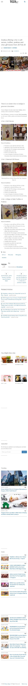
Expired (15, 47)
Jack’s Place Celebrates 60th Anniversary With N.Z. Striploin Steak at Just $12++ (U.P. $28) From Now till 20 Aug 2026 (13, 305)
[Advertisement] (14, 20)
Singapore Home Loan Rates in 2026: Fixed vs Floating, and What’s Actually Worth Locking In (14, 513)
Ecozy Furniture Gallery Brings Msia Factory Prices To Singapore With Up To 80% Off (18, 593)
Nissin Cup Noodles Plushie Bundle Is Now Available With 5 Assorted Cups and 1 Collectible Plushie (18, 656)
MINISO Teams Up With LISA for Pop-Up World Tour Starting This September (17, 584)
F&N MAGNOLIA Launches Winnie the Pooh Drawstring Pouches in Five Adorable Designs (17, 628)
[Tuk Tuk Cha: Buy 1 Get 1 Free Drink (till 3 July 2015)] (7, 359)
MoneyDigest (7, 47)
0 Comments (16, 51)
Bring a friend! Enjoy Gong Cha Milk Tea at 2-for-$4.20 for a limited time (21, 369)
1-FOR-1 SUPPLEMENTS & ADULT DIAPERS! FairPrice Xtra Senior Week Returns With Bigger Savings (18, 567)
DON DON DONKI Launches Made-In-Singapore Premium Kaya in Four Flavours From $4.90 (18, 637)
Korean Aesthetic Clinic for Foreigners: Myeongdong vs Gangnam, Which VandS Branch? (14, 490)
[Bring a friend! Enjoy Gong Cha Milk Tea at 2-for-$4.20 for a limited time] (21, 359)
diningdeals (18, 254)
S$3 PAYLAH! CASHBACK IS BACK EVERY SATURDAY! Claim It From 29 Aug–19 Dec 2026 (18, 619)
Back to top (24, 684)
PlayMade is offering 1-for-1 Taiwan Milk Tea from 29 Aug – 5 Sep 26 (18, 557)
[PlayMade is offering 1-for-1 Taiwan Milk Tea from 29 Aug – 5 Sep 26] (5, 558)
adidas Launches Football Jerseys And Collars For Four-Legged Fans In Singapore (18, 576)
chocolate (11, 254)
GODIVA (4, 257)
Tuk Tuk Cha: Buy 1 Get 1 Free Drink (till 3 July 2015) (6, 368)
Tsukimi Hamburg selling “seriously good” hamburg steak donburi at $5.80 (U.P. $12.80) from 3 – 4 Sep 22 (20, 389)
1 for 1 (4, 254)
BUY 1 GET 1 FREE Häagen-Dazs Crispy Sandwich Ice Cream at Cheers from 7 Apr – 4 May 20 (7, 388)
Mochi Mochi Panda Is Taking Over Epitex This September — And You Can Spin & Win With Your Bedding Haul (13, 647)
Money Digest (8, 684)
